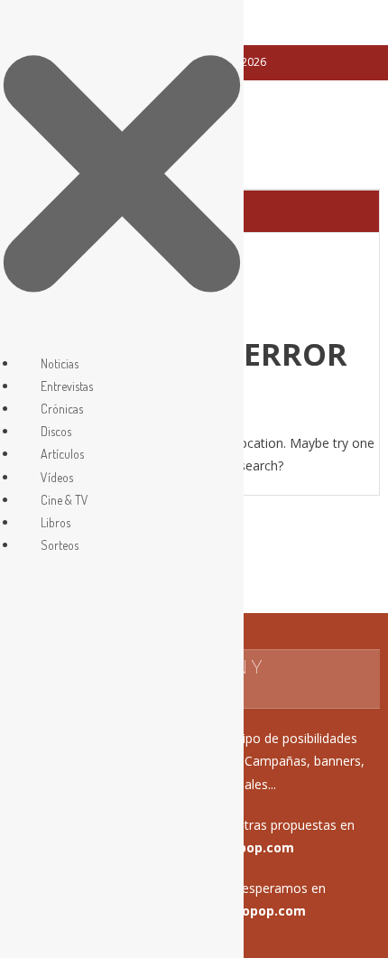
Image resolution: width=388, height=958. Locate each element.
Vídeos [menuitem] (57, 477)
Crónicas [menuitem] (62, 408)
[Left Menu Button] (122, 340)
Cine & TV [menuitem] (64, 499)
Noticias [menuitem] (60, 363)
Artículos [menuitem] (62, 453)
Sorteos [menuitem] (60, 545)
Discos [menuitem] (56, 431)
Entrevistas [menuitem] (67, 386)
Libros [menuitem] (55, 522)
